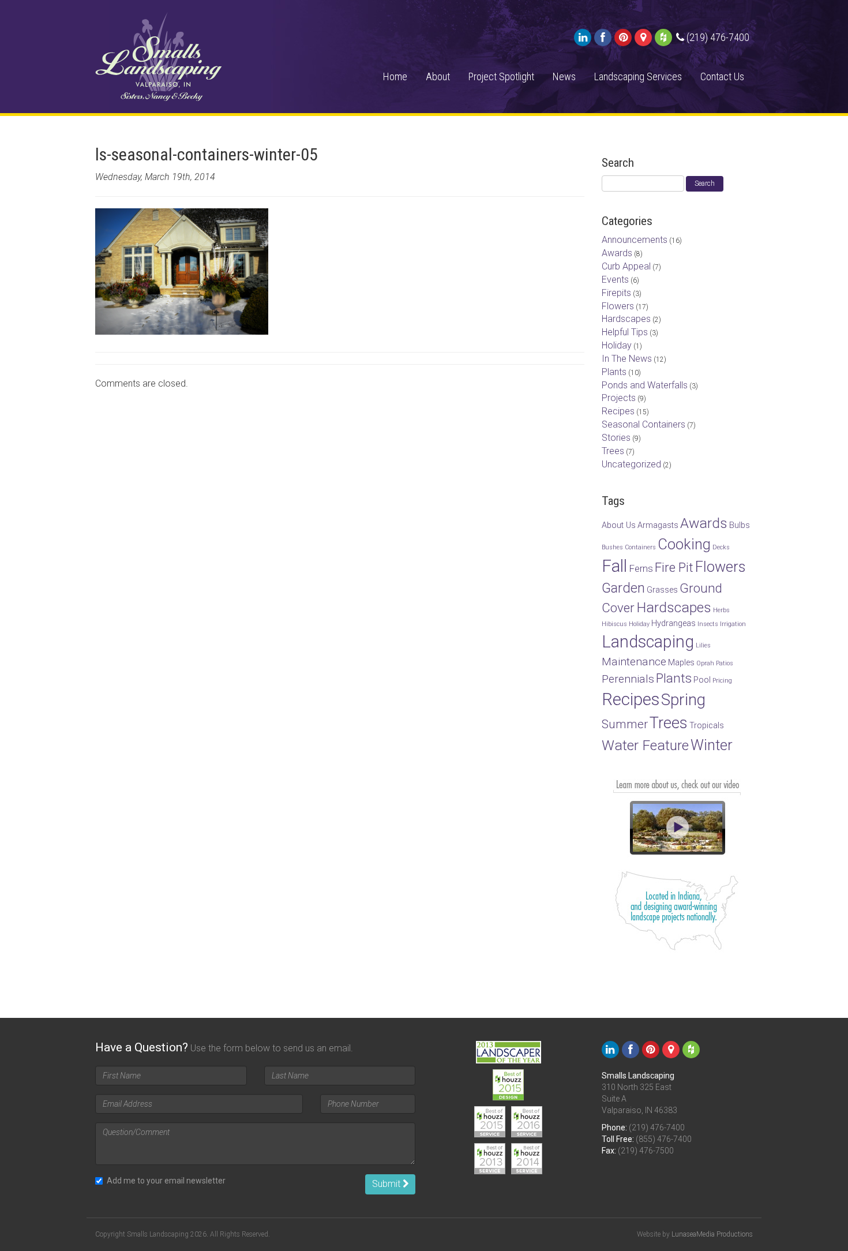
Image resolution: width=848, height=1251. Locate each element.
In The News (627, 358)
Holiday (617, 345)
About (438, 76)
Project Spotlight (501, 76)
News (564, 76)
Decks (721, 547)
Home (395, 76)
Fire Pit (674, 567)
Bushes (612, 547)
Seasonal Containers (643, 424)
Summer (625, 724)
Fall (614, 566)
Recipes (618, 411)
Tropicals (706, 726)
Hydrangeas (673, 623)
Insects (707, 624)
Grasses (662, 590)
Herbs (721, 610)
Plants (614, 371)
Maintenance (634, 661)
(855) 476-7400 (664, 1139)
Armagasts (657, 525)
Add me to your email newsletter (166, 1180)
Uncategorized (631, 464)
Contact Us (722, 76)
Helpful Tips (625, 332)
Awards (617, 253)
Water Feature (645, 745)
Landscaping (648, 641)
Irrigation (733, 624)
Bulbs (739, 525)
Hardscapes (626, 318)
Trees (613, 450)
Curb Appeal (626, 266)
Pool (702, 680)
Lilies (703, 645)
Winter (712, 745)
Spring (683, 699)
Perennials (628, 679)
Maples (681, 663)
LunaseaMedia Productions (712, 1234)
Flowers (618, 306)
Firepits (616, 292)
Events (615, 279)
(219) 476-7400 (657, 1127)
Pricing (722, 680)
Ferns (641, 568)
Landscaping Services (638, 76)
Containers (640, 547)
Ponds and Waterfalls (645, 385)
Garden (623, 588)
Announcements (634, 239)
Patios (724, 663)
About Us (619, 525)
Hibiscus (614, 624)
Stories (616, 437)
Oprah (705, 663)
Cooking (684, 544)
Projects (619, 397)
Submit (387, 1183)
